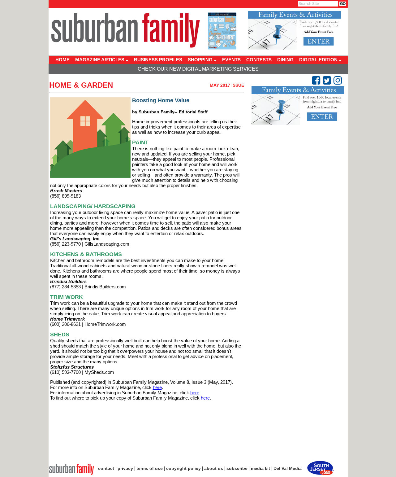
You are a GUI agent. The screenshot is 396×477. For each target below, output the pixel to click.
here (157, 387)
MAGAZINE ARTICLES (100, 59)
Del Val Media (287, 468)
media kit (260, 468)
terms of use (149, 468)
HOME (62, 59)
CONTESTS (259, 59)
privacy (125, 468)
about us (213, 468)
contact (106, 468)
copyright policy (183, 468)
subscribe (237, 468)
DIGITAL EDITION (319, 59)
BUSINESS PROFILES (158, 59)
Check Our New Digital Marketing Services (198, 69)
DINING (285, 59)
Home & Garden (81, 85)
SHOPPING (201, 59)
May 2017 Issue (227, 85)
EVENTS (231, 59)
